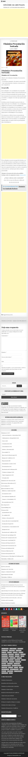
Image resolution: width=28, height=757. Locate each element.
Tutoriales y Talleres (6, 558)
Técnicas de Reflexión (6, 548)
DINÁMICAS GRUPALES (14, 5)
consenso (21, 652)
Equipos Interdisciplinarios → (20, 320)
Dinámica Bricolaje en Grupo (8, 705)
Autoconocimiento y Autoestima (10, 435)
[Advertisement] (14, 23)
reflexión (21, 667)
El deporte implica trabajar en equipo (10, 702)
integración (23, 175)
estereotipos (12, 658)
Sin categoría (4, 504)
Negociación (5, 460)
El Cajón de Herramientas (7, 585)
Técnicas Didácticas (6, 551)
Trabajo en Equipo (6, 472)
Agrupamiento (5, 512)
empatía (22, 656)
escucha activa (5, 658)
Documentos (5, 493)
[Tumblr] (14, 609)
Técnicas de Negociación (7, 543)
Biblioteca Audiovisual (7, 490)
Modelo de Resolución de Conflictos (10, 692)
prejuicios (10, 667)
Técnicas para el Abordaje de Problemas (11, 556)
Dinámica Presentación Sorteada (14, 45)
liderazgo (23, 660)
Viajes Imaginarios (6, 475)
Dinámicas (3, 433)
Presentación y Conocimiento (9, 526)
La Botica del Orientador (7, 600)
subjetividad (10, 671)
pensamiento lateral (16, 665)
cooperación (4, 654)
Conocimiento (5, 446)
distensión (11, 656)
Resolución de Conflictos (8, 532)
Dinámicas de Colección (7, 480)
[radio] (10, 182)
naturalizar (18, 662)
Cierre (3, 441)
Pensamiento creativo (7, 463)
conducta (4, 652)
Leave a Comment (14, 49)
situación (4, 671)
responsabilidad (5, 669)
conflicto (15, 652)
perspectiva (4, 667)
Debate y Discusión (7, 449)
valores (11, 673)
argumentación (5, 648)
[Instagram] (9, 609)
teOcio (3, 597)
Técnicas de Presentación (7, 545)
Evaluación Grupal (6, 523)
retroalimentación (14, 669)
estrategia (19, 658)
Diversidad (5, 452)
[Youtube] (11, 609)
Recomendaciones (6, 502)
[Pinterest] (7, 609)
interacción (17, 660)
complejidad (18, 650)
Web (3, 361)
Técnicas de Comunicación (7, 537)
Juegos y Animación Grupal (8, 571)
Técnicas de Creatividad (7, 540)
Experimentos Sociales (7, 574)
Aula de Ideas (4, 590)
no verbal (4, 663)
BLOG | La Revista (5, 566)
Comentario (5, 335)
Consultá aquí (22, 641)
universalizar (5, 673)
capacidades (20, 648)
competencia (12, 650)
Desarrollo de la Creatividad (9, 521)
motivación (11, 662)
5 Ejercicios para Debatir (7, 695)
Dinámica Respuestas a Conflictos (9, 708)
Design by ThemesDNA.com (14, 755)
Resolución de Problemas (8, 469)
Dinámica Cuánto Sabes (7, 689)
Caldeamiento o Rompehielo (9, 438)
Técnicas (3, 510)
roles (21, 669)
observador (10, 663)
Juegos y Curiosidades (7, 499)
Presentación (14, 41)
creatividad (11, 654)
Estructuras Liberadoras (7, 483)
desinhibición (4, 656)
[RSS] (21, 609)
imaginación (4, 660)
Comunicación (5, 443)
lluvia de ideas (5, 662)
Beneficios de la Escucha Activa (9, 683)
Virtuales (4, 478)
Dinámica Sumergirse (6, 680)
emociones (17, 656)
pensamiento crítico (6, 665)
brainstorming (13, 648)
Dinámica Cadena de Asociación (9, 698)
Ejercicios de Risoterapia (8, 455)
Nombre (4, 352)
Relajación (4, 529)
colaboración (5, 650)
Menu (4, 1)
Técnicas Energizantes (7, 553)
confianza (9, 652)
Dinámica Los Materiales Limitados (10, 686)
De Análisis (5, 515)
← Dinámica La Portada (6, 320)
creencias (17, 654)
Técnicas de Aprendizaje (7, 535)
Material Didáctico (5, 488)
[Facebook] (4, 609)
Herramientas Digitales (8, 496)
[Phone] (19, 609)
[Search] (24, 609)
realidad (16, 667)
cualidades (23, 654)
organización (17, 663)
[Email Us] (16, 609)
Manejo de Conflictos (7, 458)
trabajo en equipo (18, 671)
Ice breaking (4, 486)
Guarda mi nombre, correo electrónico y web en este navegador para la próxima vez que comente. (13, 369)
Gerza (2, 603)
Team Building (4, 507)
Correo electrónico (7, 357)
